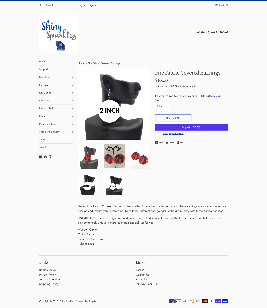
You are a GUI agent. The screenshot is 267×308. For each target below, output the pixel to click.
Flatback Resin (56, 108)
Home (42, 61)
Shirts (42, 139)
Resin (56, 116)
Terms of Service (49, 279)
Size (157, 100)
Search (42, 147)
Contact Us (142, 275)
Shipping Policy (48, 284)
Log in (81, 5)
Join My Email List (147, 284)
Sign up (93, 5)
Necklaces (56, 100)
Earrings (56, 85)
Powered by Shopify (86, 301)
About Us (141, 279)
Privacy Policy (47, 275)
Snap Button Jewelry (56, 131)
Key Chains (56, 92)
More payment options (173, 133)
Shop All (43, 69)
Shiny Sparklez (67, 301)
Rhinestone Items (56, 124)
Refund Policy (47, 270)
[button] (191, 86)
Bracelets (56, 77)
